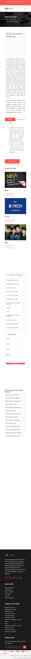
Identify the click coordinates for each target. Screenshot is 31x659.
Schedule (7, 596)
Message (8, 354)
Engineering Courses (12, 280)
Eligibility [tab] (10, 119)
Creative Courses (11, 320)
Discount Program (9, 598)
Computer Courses (11, 295)
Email (7, 344)
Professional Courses (12, 324)
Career (8, 307)
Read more (9, 194)
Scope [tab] (10, 123)
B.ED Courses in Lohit (11, 410)
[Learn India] (9, 8)
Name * (8, 338)
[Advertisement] (15, 48)
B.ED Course (13, 19)
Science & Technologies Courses (13, 303)
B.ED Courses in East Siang (12, 395)
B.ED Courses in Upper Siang (13, 426)
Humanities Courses (12, 299)
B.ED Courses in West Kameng (13, 414)
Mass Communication (12, 327)
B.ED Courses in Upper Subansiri (13, 433)
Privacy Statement (9, 587)
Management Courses (12, 284)
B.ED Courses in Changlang (12, 398)
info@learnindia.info (20, 1)
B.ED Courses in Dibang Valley (13, 429)
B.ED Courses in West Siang (12, 420)
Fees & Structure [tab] (21, 119)
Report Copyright (9, 592)
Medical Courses (11, 288)
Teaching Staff (8, 589)
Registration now (12, 161)
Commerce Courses (12, 291)
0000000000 (10, 1)
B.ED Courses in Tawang (12, 417)
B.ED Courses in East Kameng (13, 407)
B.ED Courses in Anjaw (11, 404)
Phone (7, 349)
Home (6, 19)
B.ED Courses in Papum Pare (13, 436)
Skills (7, 311)
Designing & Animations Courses (13, 316)
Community (8, 594)
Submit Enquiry (15, 363)
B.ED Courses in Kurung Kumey (13, 401)
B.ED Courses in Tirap (11, 423)
